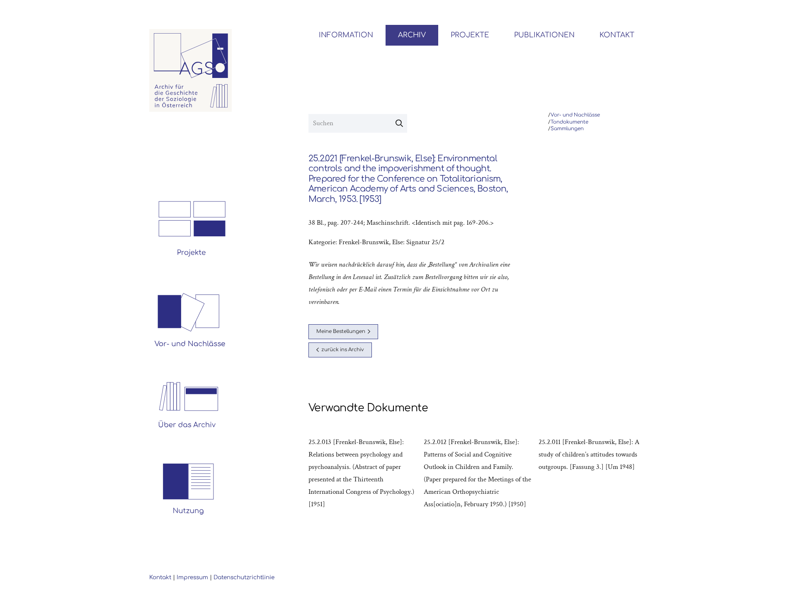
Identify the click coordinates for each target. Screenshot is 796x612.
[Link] (190, 70)
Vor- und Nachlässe (575, 115)
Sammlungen (567, 128)
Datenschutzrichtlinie (244, 577)
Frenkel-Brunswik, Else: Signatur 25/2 (391, 242)
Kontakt (160, 577)
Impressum (192, 577)
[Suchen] (399, 123)
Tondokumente (569, 122)
